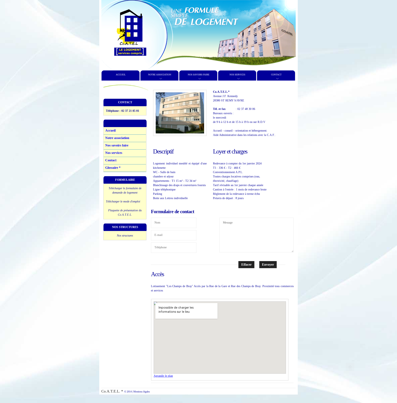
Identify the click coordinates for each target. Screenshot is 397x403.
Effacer (246, 264)
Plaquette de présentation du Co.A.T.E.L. (125, 212)
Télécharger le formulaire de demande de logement (125, 190)
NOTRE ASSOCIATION (159, 74)
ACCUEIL (121, 74)
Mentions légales (141, 391)
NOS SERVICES (237, 74)
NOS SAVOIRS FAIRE (198, 74)
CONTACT (276, 74)
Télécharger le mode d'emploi (123, 201)
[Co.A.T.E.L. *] (130, 31)
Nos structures (125, 235)
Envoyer (268, 264)
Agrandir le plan (163, 375)
